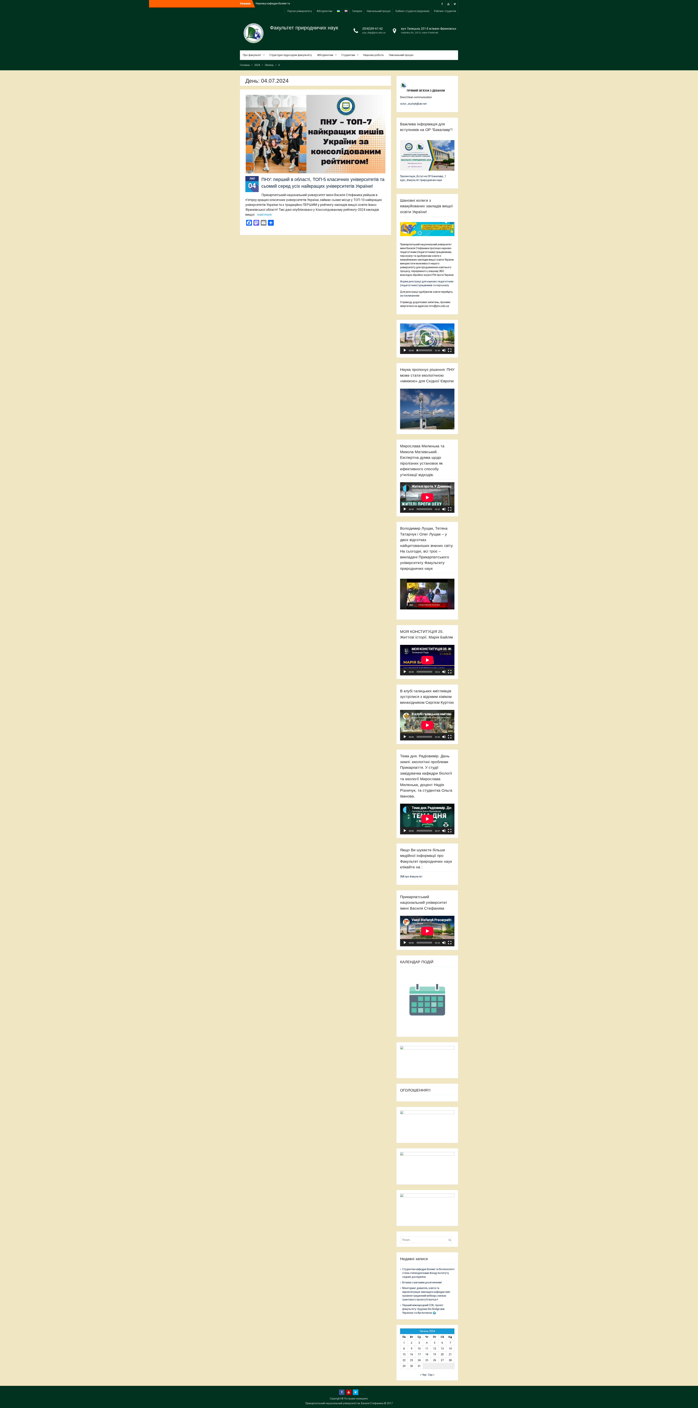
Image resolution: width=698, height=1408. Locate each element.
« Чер (423, 1374)
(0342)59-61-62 (372, 28)
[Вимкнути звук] (444, 350)
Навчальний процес (379, 11)
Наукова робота (373, 55)
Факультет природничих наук (304, 28)
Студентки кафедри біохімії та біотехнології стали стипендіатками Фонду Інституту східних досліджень (428, 1273)
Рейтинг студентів (445, 11)
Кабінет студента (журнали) (412, 11)
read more (264, 214)
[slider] (424, 350)
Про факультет (252, 55)
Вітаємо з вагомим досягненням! (422, 1282)
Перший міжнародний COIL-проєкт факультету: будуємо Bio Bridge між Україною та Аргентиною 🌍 (423, 1309)
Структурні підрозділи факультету (290, 55)
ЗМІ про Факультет (411, 876)
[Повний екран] (450, 350)
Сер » (431, 1374)
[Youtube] (448, 3)
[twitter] (455, 3)
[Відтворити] (405, 350)
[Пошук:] (427, 1239)
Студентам (348, 55)
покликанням (411, 295)
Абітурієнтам (324, 11)
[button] (427, 338)
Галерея (357, 11)
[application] (427, 338)
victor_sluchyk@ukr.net (413, 103)
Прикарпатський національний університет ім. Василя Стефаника (344, 1403)
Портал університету (299, 11)
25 (426, 1360)
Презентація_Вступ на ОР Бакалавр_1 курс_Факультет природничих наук (423, 178)
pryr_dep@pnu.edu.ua (374, 32)
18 (426, 1354)
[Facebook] (442, 3)
